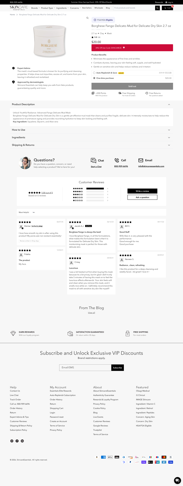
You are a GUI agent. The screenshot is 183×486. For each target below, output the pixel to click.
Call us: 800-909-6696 (20, 404)
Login (52, 412)
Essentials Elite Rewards (60, 391)
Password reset (56, 417)
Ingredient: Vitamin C (145, 404)
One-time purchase (105, 78)
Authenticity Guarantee (103, 395)
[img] (25, 222)
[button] (35, 7)
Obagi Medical (143, 391)
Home (12, 15)
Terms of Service (57, 425)
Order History (16, 408)
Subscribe (117, 367)
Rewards (159, 2)
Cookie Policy (99, 408)
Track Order (15, 399)
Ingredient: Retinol (144, 408)
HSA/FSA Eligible (144, 425)
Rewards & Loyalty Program (105, 399)
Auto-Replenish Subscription (63, 395)
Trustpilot (97, 430)
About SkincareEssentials (104, 391)
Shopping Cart (56, 408)
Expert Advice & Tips (19, 417)
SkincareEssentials (24, 460)
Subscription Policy (18, 430)
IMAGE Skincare (143, 399)
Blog (95, 412)
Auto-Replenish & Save (109, 72)
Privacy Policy (56, 430)
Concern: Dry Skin (144, 421)
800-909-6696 (16, 2)
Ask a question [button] (142, 197)
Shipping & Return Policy (21, 425)
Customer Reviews (18, 421)
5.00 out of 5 (47, 192)
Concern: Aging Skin (145, 417)
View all (91, 312)
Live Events (98, 417)
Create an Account (58, 421)
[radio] (132, 73)
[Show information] (123, 47)
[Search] (88, 18)
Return (13, 412)
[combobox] (136, 8)
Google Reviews (100, 425)
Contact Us (15, 391)
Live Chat (14, 395)
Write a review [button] (142, 191)
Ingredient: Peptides (145, 412)
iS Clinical (140, 395)
